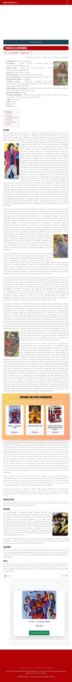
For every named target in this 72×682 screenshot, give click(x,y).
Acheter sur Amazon (39, 633)
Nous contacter (36, 667)
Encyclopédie (13, 53)
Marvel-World (11, 2)
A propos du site (24, 667)
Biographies (25, 53)
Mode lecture (35, 42)
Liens (44, 667)
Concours (50, 667)
